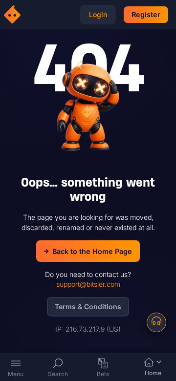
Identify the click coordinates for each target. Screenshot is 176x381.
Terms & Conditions (88, 306)
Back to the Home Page (92, 251)
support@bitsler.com (88, 284)
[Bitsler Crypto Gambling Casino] (13, 14)
